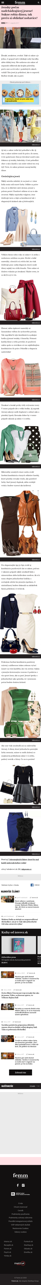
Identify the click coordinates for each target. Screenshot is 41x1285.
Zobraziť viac (20, 1072)
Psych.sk (7, 1252)
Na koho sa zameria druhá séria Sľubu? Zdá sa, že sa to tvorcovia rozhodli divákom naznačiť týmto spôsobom (27, 1011)
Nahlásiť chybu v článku (10, 885)
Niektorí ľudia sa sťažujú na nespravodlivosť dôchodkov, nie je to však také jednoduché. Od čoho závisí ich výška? (19, 921)
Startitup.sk (28, 1245)
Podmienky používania (20, 1214)
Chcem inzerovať (20, 1207)
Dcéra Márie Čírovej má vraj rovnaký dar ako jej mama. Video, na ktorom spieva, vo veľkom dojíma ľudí (20, 995)
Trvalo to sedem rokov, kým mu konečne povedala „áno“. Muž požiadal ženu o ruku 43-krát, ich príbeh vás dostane (27, 1043)
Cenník (20, 1210)
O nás (20, 1203)
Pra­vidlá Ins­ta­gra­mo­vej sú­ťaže (21, 1221)
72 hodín (32, 1086)
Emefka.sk (28, 1252)
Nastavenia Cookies (20, 1228)
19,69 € (4, 963)
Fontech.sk (28, 1241)
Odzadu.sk (28, 1249)
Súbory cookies (21, 1232)
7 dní (38, 1086)
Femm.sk (7, 1249)
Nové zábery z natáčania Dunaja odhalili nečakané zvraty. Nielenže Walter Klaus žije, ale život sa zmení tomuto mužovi (27, 905)
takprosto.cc (36, 144)
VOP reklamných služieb (20, 1225)
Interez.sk (8, 1241)
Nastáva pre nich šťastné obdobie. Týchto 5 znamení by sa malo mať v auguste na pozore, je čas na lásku (27, 980)
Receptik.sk (8, 1245)
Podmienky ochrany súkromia (20, 1218)
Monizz (3, 23)
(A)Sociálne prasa (8, 957)
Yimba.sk (7, 1256)
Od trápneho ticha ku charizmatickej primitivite (16, 960)
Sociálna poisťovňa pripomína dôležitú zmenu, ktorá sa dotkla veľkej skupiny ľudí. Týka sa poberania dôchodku (19, 1027)
